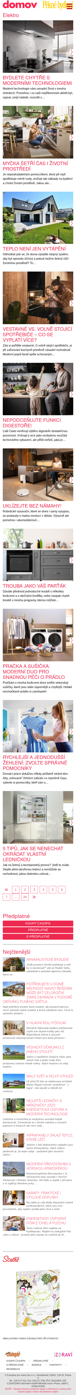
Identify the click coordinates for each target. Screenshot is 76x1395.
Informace (13, 1369)
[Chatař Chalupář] (13, 1354)
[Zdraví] (63, 1354)
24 (25, 897)
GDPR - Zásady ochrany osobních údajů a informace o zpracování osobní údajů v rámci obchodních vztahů (38, 1390)
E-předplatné (38, 936)
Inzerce (37, 1365)
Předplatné (38, 930)
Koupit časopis (38, 923)
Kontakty (56, 1365)
